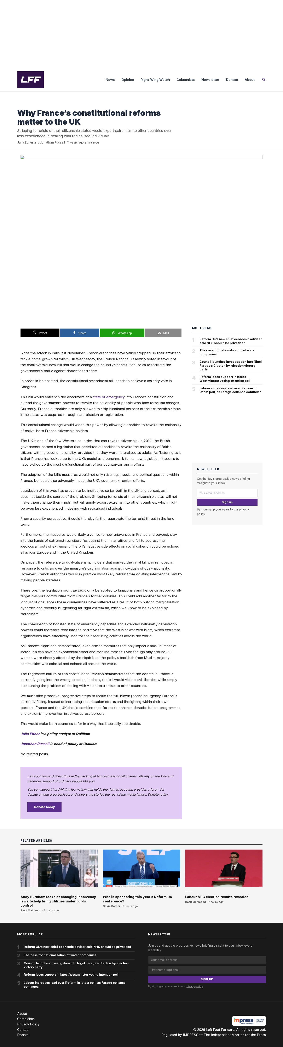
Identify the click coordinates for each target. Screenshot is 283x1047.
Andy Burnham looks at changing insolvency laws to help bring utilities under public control (58, 901)
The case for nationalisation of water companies (228, 352)
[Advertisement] (141, 34)
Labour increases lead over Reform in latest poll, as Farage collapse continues (230, 390)
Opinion (127, 80)
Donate (232, 80)
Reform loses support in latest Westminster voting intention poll (225, 378)
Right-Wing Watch (155, 80)
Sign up (227, 502)
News (110, 80)
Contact (23, 1030)
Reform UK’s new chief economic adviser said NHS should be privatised (231, 341)
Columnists (186, 80)
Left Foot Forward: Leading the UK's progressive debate (30, 79)
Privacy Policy (28, 1024)
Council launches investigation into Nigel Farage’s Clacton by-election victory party (231, 365)
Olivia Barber (111, 906)
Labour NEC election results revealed (217, 897)
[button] (264, 79)
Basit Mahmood (31, 910)
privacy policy (194, 986)
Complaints (26, 1019)
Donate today (44, 807)
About (250, 80)
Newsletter (210, 80)
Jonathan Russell (52, 142)
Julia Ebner (25, 142)
